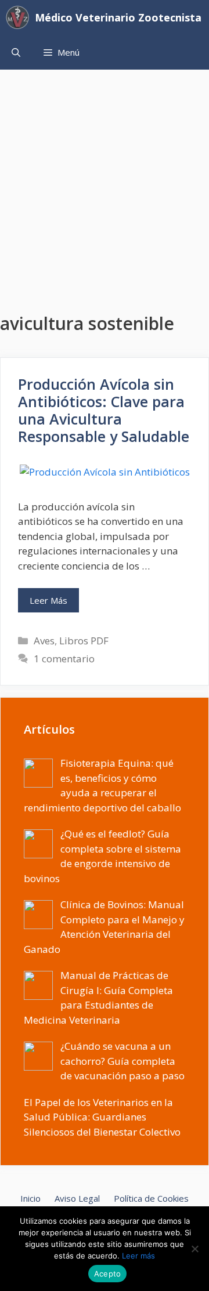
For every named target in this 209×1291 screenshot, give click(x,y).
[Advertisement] (104, 179)
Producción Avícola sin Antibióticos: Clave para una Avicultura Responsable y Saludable (103, 410)
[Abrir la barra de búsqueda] (16, 52)
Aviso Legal (77, 1198)
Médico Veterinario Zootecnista (118, 17)
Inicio (30, 1198)
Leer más (138, 1255)
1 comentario (64, 658)
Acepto (107, 1273)
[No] (194, 1248)
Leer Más (48, 600)
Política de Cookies (151, 1198)
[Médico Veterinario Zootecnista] (20, 17)
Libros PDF (84, 640)
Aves (44, 640)
